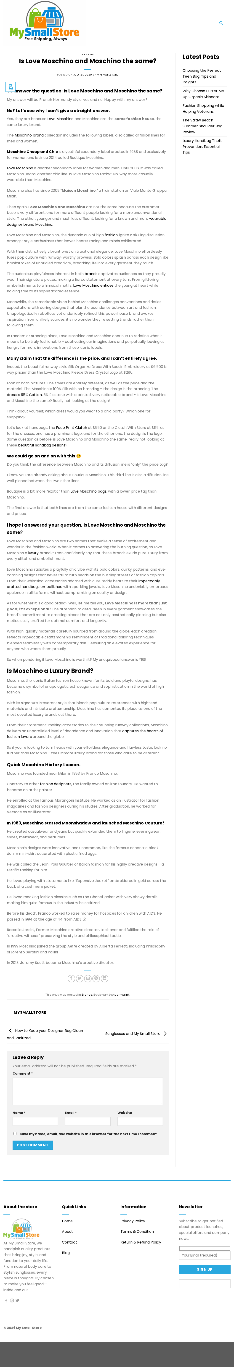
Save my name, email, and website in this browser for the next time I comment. (89, 1134)
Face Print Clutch (71, 427)
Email (71, 1112)
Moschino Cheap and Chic (32, 151)
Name (19, 1112)
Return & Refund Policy (140, 1242)
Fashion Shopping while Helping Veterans (203, 108)
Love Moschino (60, 118)
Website (124, 1112)
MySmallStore (107, 74)
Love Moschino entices (93, 285)
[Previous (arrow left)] (4, 1358)
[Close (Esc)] (44, 1346)
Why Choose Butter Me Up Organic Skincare (203, 94)
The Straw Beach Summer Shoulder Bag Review (202, 126)
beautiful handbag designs (41, 445)
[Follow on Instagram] (12, 1301)
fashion (111, 235)
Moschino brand (29, 135)
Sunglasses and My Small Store (133, 1033)
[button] (165, 24)
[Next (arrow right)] (17, 1358)
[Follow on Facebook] (6, 1301)
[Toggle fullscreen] (17, 1346)
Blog (66, 1252)
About (67, 1231)
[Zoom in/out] (4, 1346)
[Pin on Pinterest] (96, 978)
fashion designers (55, 784)
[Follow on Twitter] (17, 1301)
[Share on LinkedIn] (104, 978)
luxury (33, 553)
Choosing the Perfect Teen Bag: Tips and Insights (202, 76)
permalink (121, 995)
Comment (23, 1073)
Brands (88, 54)
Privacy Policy (132, 1221)
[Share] (31, 1346)
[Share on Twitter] (79, 978)
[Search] (221, 23)
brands (91, 273)
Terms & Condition (137, 1231)
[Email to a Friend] (88, 978)
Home (67, 1221)
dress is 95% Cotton (24, 394)
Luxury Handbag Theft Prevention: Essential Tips (202, 146)
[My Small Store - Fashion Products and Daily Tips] (83, 23)
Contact (69, 1242)
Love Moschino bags (88, 491)
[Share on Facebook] (71, 978)
